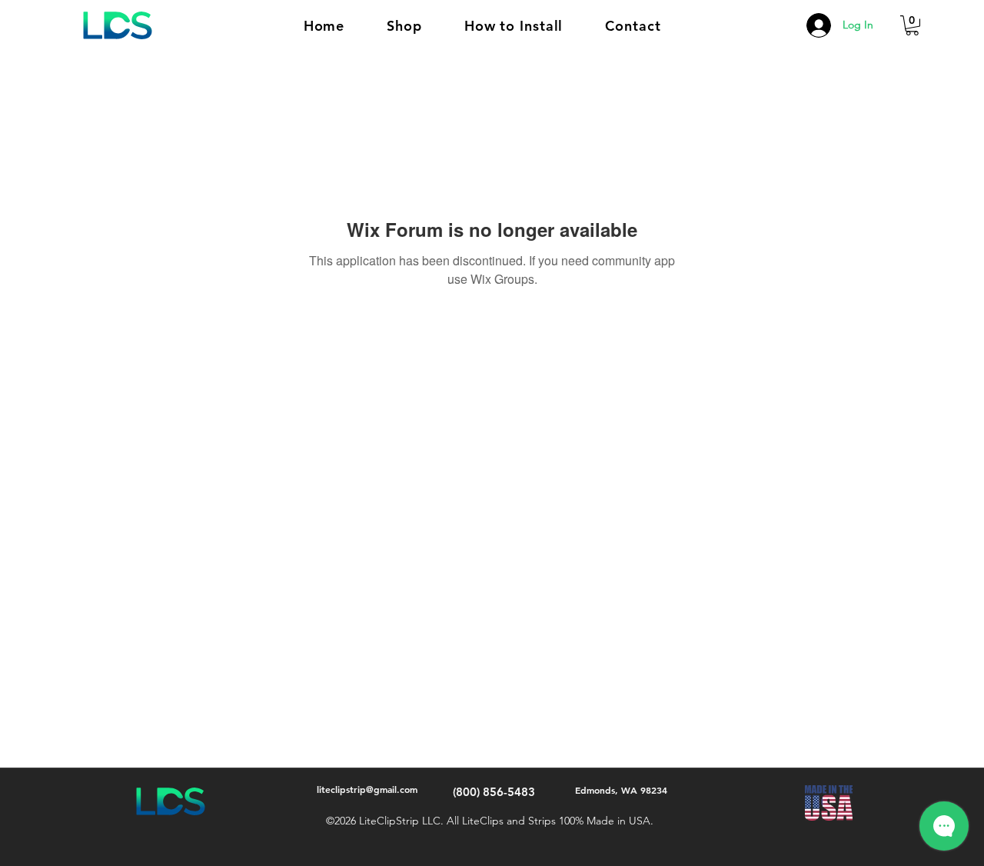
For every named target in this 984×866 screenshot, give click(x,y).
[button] (404, 25)
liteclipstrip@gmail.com (367, 789)
